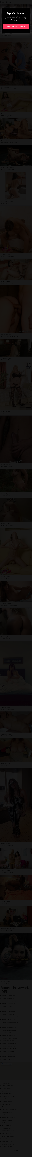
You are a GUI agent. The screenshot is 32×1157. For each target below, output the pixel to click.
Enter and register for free (16, 26)
